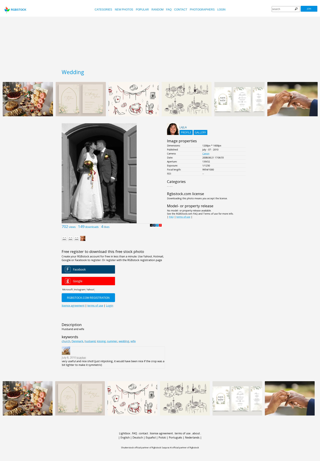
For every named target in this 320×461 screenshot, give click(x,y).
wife (133, 341)
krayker (81, 357)
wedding (124, 341)
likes (107, 227)
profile (186, 132)
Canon (205, 153)
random (158, 9)
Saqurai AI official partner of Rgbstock (180, 447)
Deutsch (137, 437)
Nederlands (192, 437)
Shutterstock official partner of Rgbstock (141, 447)
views (72, 227)
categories (103, 9)
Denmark (77, 341)
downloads (92, 227)
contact (180, 9)
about (196, 433)
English (125, 437)
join (309, 8)
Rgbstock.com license (185, 193)
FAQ (169, 9)
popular (142, 9)
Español (151, 437)
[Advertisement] (160, 41)
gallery (200, 132)
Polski (162, 437)
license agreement (161, 433)
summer (112, 341)
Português (175, 437)
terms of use (183, 216)
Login (221, 9)
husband (90, 341)
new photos (124, 9)
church (66, 341)
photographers (202, 9)
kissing (101, 341)
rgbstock (18, 9)
